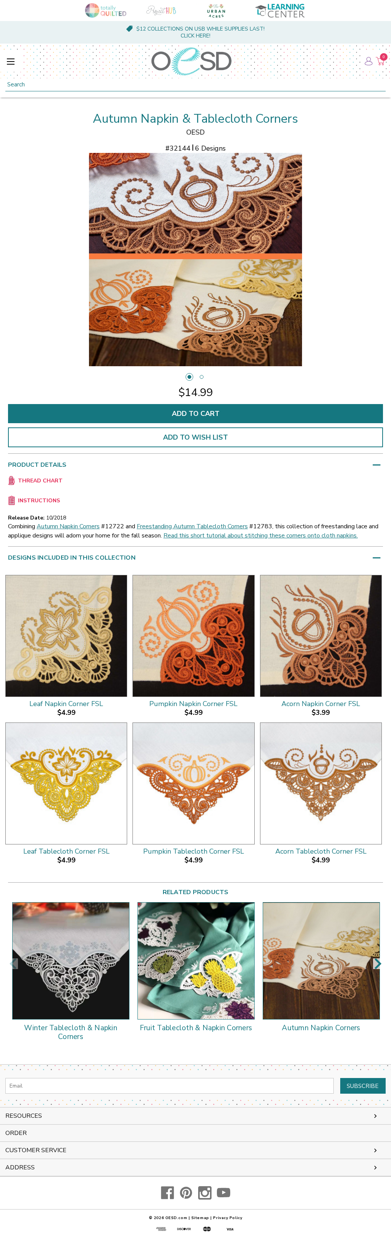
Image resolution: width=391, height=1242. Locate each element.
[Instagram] (205, 1193)
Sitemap (200, 1218)
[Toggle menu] (10, 61)
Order (16, 1133)
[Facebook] (167, 1193)
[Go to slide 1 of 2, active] (189, 377)
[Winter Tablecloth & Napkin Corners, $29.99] (70, 961)
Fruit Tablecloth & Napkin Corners (196, 1028)
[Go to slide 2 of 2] (202, 377)
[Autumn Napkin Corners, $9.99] (321, 961)
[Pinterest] (186, 1193)
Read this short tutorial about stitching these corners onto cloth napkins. (260, 535)
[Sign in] (368, 61)
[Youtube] (223, 1193)
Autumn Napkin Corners (68, 526)
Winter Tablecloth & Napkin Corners (70, 1033)
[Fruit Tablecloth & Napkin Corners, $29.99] (196, 961)
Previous (13, 963)
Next (378, 963)
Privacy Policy (227, 1218)
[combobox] (195, 84)
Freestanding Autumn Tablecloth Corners (192, 526)
